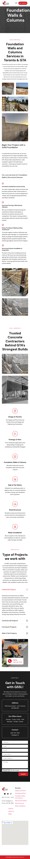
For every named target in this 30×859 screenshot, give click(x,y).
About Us (11, 811)
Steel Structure (15, 510)
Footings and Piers (20, 793)
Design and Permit (20, 790)
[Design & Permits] (15, 411)
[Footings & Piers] (15, 433)
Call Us (15, 660)
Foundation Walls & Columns (15, 462)
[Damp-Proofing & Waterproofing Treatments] (3, 225)
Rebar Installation (15, 533)
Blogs (10, 814)
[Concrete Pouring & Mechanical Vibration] (3, 202)
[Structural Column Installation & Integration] (3, 245)
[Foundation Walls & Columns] (15, 456)
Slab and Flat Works (21, 801)
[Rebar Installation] (15, 526)
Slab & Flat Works (15, 485)
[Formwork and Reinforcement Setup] (3, 183)
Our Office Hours (15, 716)
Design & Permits (15, 417)
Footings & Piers (15, 440)
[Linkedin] (8, 794)
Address (15, 703)
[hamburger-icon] (16, 3)
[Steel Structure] (15, 504)
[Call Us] (10, 661)
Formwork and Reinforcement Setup (13, 186)
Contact (15, 730)
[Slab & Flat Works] (15, 479)
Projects (10, 808)
